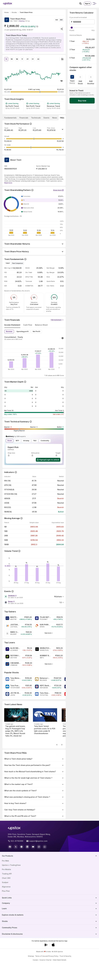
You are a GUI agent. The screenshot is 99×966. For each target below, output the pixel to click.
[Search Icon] (81, 3)
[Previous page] (57, 745)
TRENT (8, 263)
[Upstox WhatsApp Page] (44, 847)
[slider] (72, 28)
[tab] (10, 117)
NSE (56, 20)
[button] (34, 130)
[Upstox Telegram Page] (21, 847)
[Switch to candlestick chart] (62, 59)
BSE (61, 20)
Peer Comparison (17, 263)
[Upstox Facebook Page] (10, 847)
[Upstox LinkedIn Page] (27, 847)
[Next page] (62, 745)
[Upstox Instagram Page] (39, 847)
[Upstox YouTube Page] (33, 847)
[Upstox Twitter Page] (16, 847)
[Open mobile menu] (94, 3)
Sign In (87, 3)
